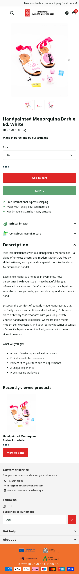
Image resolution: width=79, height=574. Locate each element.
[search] (12, 13)
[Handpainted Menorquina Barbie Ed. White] (21, 413)
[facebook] (12, 506)
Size (5, 147)
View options (15, 452)
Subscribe (72, 519)
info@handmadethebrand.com (25, 485)
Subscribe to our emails (18, 511)
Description (15, 245)
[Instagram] (4, 506)
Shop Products (5, 13)
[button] (69, 60)
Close (39, 531)
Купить (39, 190)
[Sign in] (67, 13)
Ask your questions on (25, 490)
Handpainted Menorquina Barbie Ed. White (20, 438)
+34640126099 (15, 481)
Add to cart (39, 178)
